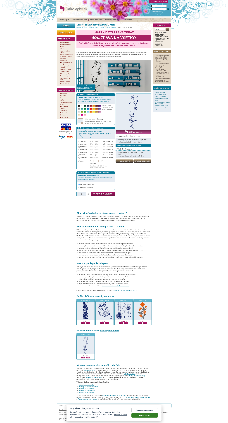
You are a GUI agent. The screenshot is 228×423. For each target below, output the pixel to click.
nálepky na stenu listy (86, 392)
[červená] (90, 109)
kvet (162, 41)
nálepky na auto (63, 412)
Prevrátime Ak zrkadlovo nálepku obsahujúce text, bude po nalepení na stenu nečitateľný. (95, 177)
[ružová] (84, 115)
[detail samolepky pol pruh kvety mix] (83, 322)
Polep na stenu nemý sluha (87, 399)
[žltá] (93, 109)
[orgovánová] (99, 112)
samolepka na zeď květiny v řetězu (125, 290)
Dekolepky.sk (64, 20)
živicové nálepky (63, 414)
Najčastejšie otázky (112, 20)
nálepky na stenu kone (86, 388)
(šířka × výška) (94, 141)
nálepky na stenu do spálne (88, 387)
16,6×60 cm (83, 149)
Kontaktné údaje (127, 20)
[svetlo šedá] (78, 112)
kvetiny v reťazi (85, 334)
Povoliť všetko (144, 415)
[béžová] (78, 115)
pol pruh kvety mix (85, 300)
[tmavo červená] (90, 106)
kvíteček (157, 41)
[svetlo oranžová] (90, 112)
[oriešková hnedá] (96, 109)
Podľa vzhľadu (93, 27)
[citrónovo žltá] (93, 112)
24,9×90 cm (83, 157)
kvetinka (157, 39)
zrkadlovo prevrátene (86, 187)
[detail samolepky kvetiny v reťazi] (83, 357)
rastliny (162, 34)
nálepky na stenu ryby (86, 385)
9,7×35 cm (83, 141)
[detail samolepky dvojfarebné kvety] (140, 322)
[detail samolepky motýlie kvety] (121, 322)
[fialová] (99, 106)
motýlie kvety (123, 300)
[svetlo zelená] (84, 112)
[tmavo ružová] (81, 115)
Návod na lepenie (64, 410)
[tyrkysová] (81, 109)
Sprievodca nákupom (79, 20)
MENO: (149, 6)
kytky (161, 36)
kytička (166, 36)
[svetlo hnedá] (96, 112)
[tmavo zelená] (84, 106)
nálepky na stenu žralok (87, 390)
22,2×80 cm (83, 155)
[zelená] (84, 109)
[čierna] (78, 106)
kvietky (162, 39)
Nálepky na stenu (81, 27)
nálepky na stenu (104, 296)
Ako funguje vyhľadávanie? (159, 44)
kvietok (157, 36)
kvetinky (157, 38)
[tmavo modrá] (87, 106)
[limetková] (81, 112)
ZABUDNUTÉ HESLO (157, 11)
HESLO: (149, 9)
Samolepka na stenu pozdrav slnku (114, 395)
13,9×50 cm (83, 146)
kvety (166, 38)
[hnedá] (96, 106)
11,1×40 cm (83, 144)
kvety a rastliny (111, 27)
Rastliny (102, 27)
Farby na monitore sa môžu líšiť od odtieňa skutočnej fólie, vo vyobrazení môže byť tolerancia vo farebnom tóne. (95, 99)
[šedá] (78, 109)
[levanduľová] (99, 109)
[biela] (81, 106)
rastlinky (162, 35)
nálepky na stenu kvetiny (136, 375)
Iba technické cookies (144, 410)
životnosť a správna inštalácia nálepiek (115, 286)
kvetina (162, 38)
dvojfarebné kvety (142, 300)
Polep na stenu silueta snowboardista (137, 397)
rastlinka (157, 35)
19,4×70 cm (83, 152)
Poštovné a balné (96, 20)
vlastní (82, 161)
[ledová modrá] (87, 112)
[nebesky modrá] (87, 109)
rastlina (157, 34)
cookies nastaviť (120, 414)
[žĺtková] (93, 106)
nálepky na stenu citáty (94, 377)
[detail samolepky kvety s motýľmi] (102, 322)
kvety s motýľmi (104, 300)
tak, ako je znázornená (87, 184)
